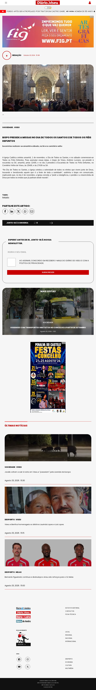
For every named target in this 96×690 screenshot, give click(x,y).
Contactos (69, 611)
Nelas (19, 572)
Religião (5, 197)
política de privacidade (31, 263)
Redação (16, 55)
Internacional (70, 641)
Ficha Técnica (70, 614)
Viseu (17, 127)
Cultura (68, 665)
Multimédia (69, 668)
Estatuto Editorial (72, 608)
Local (67, 632)
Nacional (68, 638)
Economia (69, 662)
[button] (5, 291)
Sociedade (7, 127)
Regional (68, 635)
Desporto (10, 519)
